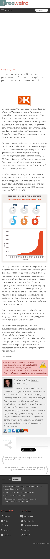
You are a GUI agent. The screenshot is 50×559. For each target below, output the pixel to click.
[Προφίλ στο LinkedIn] (18, 432)
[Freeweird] (17, 3)
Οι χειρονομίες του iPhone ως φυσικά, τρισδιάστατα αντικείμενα (20, 500)
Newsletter (7, 535)
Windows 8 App (28, 516)
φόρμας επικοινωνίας (19, 373)
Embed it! (27, 535)
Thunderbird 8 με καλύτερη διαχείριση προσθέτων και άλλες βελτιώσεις (24, 468)
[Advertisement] (25, 42)
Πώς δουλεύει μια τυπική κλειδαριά (19, 492)
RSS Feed (6, 530)
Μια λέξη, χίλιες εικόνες (15, 495)
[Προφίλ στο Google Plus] (22, 432)
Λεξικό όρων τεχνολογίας (31, 526)
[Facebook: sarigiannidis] (14, 432)
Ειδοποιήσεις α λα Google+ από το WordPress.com (23, 458)
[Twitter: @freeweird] (10, 432)
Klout (14, 118)
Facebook (6, 516)
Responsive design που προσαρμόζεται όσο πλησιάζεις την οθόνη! (23, 487)
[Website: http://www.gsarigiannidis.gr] (5, 432)
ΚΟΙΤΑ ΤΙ (10, 479)
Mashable (9, 356)
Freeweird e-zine (29, 521)
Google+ (6, 526)
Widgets (26, 530)
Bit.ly (4, 316)
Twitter (17, 332)
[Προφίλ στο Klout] (26, 432)
